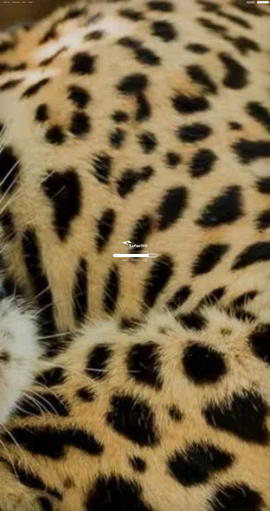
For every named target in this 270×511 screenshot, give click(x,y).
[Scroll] (135, 505)
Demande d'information (263, 2)
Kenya (145, 260)
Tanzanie (125, 260)
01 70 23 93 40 (251, 2)
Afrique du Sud (135, 260)
